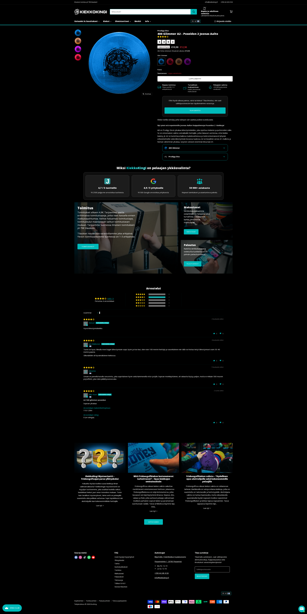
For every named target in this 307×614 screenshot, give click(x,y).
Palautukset (119, 577)
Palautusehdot (104, 601)
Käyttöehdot (78, 601)
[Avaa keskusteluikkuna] (301, 609)
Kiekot (106, 21)
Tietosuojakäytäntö (119, 601)
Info (147, 21)
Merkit (138, 21)
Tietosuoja (119, 580)
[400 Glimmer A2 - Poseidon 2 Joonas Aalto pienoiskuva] (78, 33)
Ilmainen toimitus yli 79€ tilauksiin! (85, 2)
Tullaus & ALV (120, 583)
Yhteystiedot (119, 560)
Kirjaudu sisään (223, 21)
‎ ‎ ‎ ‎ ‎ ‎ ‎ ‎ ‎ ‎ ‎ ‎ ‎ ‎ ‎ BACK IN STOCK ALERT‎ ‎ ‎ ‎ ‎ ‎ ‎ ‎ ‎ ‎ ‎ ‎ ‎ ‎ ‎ (195, 110)
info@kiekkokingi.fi (211, 2)
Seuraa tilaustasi (121, 587)
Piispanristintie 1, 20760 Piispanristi (168, 561)
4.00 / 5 (110, 298)
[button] (162, 36)
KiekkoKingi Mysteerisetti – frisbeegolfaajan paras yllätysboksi (100, 477)
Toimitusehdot (91, 601)
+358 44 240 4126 (227, 2)
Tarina (117, 563)
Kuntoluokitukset (121, 567)
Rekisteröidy (202, 576)
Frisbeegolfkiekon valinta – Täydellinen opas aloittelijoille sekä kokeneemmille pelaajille (207, 479)
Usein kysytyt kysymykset (124, 557)
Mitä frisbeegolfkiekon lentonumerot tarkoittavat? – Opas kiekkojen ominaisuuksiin (154, 479)
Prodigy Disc (163, 30)
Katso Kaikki (153, 522)
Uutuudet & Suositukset (86, 21)
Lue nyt (99, 505)
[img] (88, 319)
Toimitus (118, 570)
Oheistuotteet (122, 21)
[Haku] (194, 12)
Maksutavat (119, 573)
